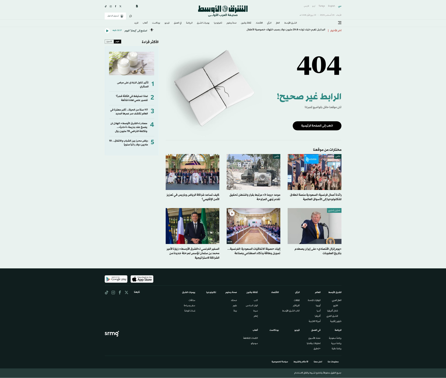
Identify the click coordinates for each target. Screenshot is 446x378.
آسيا (319, 311)
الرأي (269, 23)
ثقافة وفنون (246, 23)
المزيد (136, 23)
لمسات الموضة (189, 311)
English (331, 6)
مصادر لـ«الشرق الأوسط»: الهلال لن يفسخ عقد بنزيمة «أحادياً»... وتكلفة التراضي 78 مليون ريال (128, 127)
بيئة (235, 311)
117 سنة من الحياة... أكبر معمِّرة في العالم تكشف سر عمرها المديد (129, 112)
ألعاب (145, 23)
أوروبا (318, 306)
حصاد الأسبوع (315, 338)
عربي (339, 6)
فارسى (306, 6)
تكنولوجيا (218, 23)
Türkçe (321, 6)
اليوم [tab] (117, 41)
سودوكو (254, 343)
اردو (313, 6)
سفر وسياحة (189, 306)
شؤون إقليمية (335, 321)
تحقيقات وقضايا (314, 343)
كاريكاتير (296, 306)
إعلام (256, 316)
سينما (255, 311)
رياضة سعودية (335, 338)
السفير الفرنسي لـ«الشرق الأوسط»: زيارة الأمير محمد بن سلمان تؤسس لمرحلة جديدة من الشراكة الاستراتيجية (193, 253)
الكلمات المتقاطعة (250, 338)
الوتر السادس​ (252, 306)
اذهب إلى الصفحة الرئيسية (317, 126)
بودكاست (156, 23)
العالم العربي (336, 300)
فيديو (167, 23)
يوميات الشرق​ (203, 23)
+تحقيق (317, 349)
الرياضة (189, 23)
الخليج (335, 306)
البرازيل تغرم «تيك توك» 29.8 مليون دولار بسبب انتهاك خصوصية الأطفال (286, 31)
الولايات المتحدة (314, 300)
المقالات (297, 300)
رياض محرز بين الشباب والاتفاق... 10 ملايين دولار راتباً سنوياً (128, 143)
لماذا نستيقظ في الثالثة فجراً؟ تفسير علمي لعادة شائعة (132, 98)
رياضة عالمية (336, 349)
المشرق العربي (332, 316)
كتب (256, 300)
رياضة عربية (336, 343)
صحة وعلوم (232, 23)
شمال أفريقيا (332, 311)
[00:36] (253, 226)
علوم (235, 306)
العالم (278, 23)
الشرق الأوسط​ (290, 23)
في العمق (178, 23)
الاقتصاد (259, 23)
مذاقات (192, 300)
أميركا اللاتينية (315, 321)
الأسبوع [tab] (109, 41)
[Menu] (339, 22)
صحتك (234, 300)
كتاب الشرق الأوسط (291, 311)
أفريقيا (318, 316)
